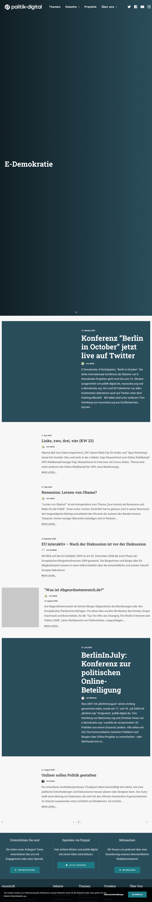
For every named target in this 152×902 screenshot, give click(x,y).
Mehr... (85, 412)
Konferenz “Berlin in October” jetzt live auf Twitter (112, 346)
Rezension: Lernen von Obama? (69, 492)
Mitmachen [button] (128, 870)
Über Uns (136, 886)
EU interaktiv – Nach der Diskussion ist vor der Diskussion (94, 544)
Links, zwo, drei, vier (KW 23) (68, 440)
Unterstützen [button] (26, 870)
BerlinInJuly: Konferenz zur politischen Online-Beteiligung (106, 672)
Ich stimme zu (137, 895)
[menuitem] (55, 7)
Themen (55, 6)
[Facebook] (137, 7)
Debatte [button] (71, 6)
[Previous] (6, 823)
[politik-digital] (23, 7)
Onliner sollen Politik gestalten (69, 775)
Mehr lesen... (49, 472)
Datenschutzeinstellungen (114, 895)
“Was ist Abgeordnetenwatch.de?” (74, 589)
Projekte (90, 6)
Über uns (108, 6)
